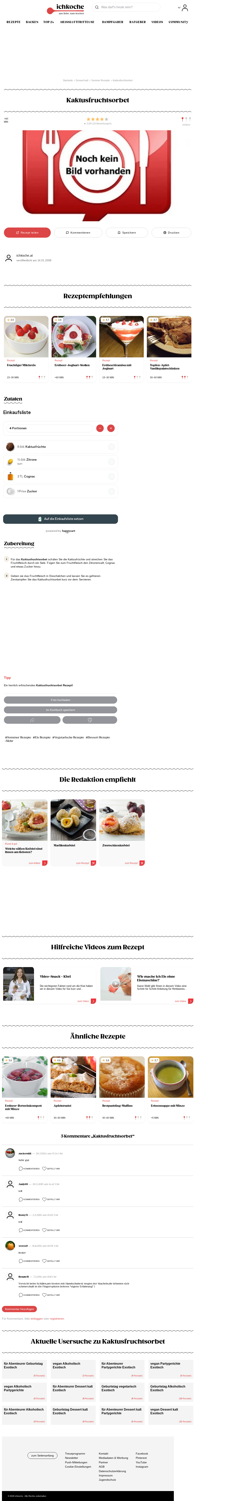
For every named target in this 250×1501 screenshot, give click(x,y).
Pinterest (141, 1457)
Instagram (142, 1466)
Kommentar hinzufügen (19, 1309)
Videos (157, 22)
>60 (6, 119)
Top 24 (48, 22)
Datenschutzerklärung (112, 1470)
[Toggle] (182, 7)
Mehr (9, 741)
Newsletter (71, 1457)
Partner (103, 1462)
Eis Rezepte (43, 737)
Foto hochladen (60, 699)
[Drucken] (89, 720)
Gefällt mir (53, 1169)
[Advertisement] (97, 902)
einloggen (37, 1318)
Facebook (142, 1453)
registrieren (57, 1318)
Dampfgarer (112, 22)
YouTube (141, 1462)
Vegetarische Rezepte (69, 737)
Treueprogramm (75, 1453)
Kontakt (103, 1453)
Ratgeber (137, 22)
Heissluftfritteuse (78, 22)
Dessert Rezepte (99, 737)
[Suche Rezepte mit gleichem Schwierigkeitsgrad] (186, 119)
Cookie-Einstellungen (78, 1466)
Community (178, 22)
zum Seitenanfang (42, 1455)
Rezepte (14, 22)
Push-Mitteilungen (76, 1462)
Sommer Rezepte (19, 737)
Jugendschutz (107, 1479)
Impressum (106, 1475)
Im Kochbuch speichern (60, 709)
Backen (32, 22)
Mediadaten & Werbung (113, 1457)
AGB (101, 1466)
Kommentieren (31, 1169)
